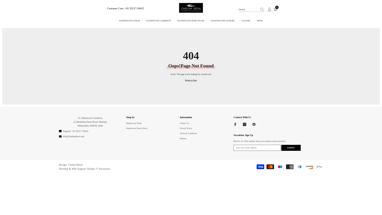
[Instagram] (244, 124)
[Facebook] (235, 124)
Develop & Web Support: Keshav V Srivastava (84, 168)
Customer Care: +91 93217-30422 (125, 8)
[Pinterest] (254, 124)
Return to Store (191, 80)
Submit (291, 148)
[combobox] (248, 9)
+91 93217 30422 (79, 131)
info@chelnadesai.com (73, 136)
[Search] (251, 9)
